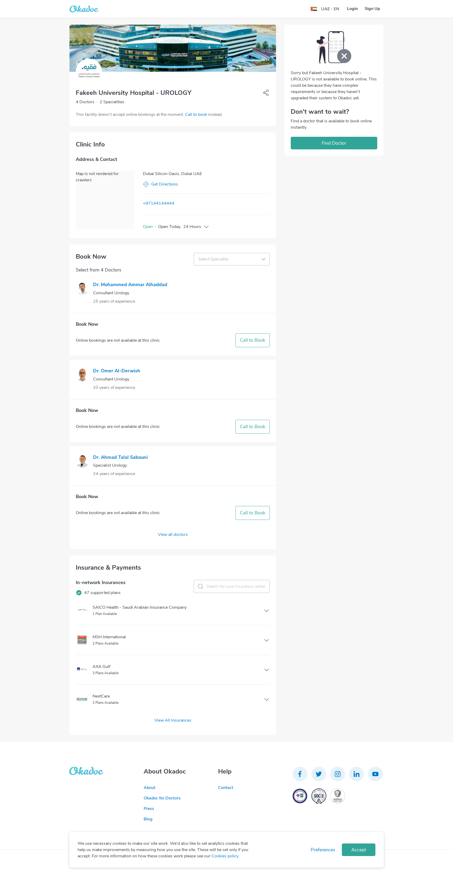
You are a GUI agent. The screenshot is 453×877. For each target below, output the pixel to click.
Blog (148, 819)
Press (149, 808)
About (149, 788)
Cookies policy (225, 856)
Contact (225, 788)
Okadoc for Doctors (162, 798)
